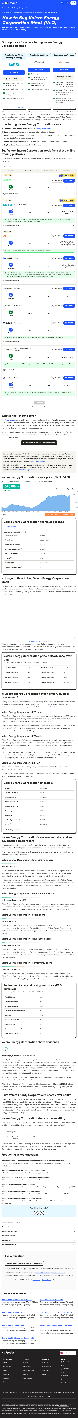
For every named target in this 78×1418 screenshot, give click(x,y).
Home (4, 8)
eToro (16, 180)
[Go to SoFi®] (14, 65)
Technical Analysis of (35, 641)
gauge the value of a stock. (50, 707)
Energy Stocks (23, 8)
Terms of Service (46, 1279)
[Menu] (3, 3)
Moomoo (17, 236)
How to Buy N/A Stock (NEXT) (13, 1312)
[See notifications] (67, 3)
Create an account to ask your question (24, 1263)
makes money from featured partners (15, 12)
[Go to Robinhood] (39, 62)
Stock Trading (12, 8)
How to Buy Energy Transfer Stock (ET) (17, 1299)
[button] (39, 1227)
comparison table (44, 129)
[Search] (62, 3)
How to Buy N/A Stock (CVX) (51, 1299)
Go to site (69, 180)
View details (58, 180)
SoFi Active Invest (20, 205)
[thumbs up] (36, 1213)
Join (73, 3)
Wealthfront (18, 378)
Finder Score (10, 420)
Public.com (18, 323)
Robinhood (17, 288)
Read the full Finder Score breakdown (39, 442)
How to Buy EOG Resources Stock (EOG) (18, 1338)
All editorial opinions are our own (30, 470)
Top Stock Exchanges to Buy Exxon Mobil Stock (56, 1326)
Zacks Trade (18, 306)
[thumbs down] (42, 1213)
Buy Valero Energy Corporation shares (60, 514)
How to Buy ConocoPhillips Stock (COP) (56, 1312)
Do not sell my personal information (64, 1392)
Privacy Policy (36, 1279)
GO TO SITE (14, 72)
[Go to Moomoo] (64, 62)
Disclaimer (20, 107)
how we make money (37, 461)
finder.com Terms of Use (58, 1272)
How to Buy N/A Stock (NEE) (13, 1325)
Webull (16, 258)
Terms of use (23, 1392)
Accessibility (48, 1392)
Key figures (11, 526)
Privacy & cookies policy (35, 1392)
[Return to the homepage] (11, 3)
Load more (39, 402)
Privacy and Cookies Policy (42, 1272)
